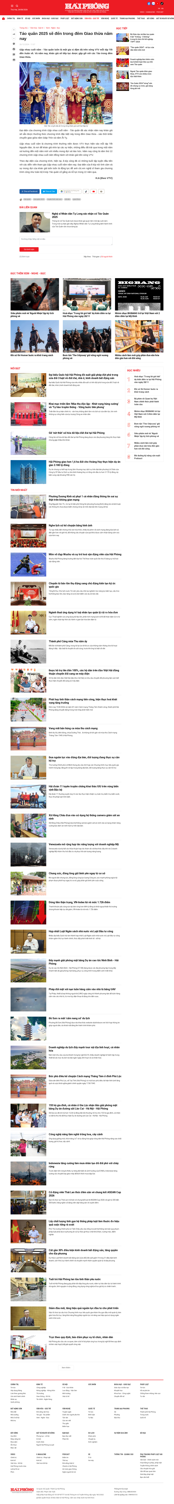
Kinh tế (20, 18)
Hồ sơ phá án (145, 1390)
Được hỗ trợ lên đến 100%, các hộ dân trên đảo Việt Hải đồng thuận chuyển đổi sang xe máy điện (84, 672)
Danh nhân (40, 1442)
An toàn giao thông (69, 1469)
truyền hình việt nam (55, 199)
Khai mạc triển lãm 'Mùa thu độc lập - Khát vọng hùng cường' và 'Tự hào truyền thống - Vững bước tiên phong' (84, 405)
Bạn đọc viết (66, 1436)
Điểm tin (65, 1457)
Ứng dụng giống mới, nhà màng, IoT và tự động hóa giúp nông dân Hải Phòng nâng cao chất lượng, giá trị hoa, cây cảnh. (85, 1140)
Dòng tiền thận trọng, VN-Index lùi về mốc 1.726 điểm (79, 902)
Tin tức (13, 1387)
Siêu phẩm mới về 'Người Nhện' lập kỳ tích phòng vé (32, 314)
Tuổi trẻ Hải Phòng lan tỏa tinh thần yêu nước (75, 1279)
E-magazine (150, 12)
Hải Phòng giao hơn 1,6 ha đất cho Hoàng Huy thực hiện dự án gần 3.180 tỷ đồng (84, 463)
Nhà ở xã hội (15, 1418)
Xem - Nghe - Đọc (53, 28)
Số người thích (106, 257)
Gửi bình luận (29, 249)
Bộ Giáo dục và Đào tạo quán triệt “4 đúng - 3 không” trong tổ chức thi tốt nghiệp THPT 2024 (142, 38)
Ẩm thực (14, 1445)
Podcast (160, 12)
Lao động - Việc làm (69, 1390)
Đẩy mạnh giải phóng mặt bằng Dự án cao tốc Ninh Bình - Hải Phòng (84, 962)
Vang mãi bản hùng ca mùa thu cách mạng (73, 728)
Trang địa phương (127, 18)
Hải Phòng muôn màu (18, 1466)
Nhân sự (14, 1399)
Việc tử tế (65, 1396)
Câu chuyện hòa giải (147, 1468)
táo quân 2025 (39, 199)
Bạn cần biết (144, 1477)
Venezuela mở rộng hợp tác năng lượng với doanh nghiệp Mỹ (84, 844)
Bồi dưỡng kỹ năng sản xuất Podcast (147, 457)
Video (142, 12)
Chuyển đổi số (119, 1396)
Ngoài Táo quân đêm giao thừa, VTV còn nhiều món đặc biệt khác (141, 73)
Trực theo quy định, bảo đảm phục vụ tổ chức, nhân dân (81, 1337)
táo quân (27, 199)
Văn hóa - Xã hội (16, 1463)
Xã (115, 1412)
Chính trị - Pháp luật (43, 1457)
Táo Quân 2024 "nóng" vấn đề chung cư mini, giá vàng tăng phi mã (141, 85)
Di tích (38, 1439)
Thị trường (40, 1393)
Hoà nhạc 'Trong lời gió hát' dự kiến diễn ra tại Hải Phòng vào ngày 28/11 (87, 314)
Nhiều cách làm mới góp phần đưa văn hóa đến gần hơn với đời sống (137, 357)
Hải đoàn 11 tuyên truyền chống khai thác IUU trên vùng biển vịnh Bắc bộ (83, 788)
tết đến (67, 199)
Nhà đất (13, 1412)
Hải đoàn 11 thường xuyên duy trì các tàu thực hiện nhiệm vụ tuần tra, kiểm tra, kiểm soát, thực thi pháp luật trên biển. (84, 795)
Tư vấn (142, 1396)
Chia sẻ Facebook (31, 191)
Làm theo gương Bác (18, 1393)
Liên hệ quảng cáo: (121, 1495)
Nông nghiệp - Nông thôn (45, 1390)
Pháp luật (65, 18)
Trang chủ (23, 28)
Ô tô (89, 1457)
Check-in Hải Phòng (69, 1466)
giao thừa (76, 199)
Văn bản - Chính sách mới (149, 1460)
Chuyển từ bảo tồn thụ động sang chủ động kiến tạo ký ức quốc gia (82, 585)
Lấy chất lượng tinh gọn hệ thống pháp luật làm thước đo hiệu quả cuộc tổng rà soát (84, 1223)
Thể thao (141, 18)
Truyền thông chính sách (149, 1466)
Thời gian (95, 257)
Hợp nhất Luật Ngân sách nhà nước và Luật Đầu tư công (81, 931)
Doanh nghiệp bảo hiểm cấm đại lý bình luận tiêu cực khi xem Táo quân (142, 61)
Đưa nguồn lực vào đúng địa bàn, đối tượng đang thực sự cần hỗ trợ (84, 759)
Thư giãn (65, 1423)
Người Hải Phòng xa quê (45, 1445)
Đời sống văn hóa (42, 1412)
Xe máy (91, 1460)
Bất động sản (77, 18)
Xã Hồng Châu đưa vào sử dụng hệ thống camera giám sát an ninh (84, 817)
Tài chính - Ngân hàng (44, 1399)
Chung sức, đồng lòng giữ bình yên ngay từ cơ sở (77, 873)
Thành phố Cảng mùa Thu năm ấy (68, 641)
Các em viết (66, 1420)
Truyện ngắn (66, 1412)
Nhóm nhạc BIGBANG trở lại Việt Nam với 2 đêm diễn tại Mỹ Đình (137, 314)
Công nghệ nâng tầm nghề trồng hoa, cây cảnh (76, 1134)
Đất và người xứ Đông (45, 1433)
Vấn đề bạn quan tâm (148, 1471)
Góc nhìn (36, 18)
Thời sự (65, 1460)
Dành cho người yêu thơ (71, 1415)
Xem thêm (66, 1368)
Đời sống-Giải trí (68, 1463)
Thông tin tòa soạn (121, 1489)
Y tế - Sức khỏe (67, 1387)
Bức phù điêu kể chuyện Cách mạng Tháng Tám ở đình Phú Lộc (85, 1076)
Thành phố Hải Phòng (148, 1412)
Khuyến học (118, 1390)
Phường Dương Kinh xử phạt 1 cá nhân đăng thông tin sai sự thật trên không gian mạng (83, 498)
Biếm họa (65, 1426)
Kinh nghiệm (92, 1442)
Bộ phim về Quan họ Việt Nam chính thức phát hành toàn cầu (146, 401)
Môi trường (66, 1393)
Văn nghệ (105, 18)
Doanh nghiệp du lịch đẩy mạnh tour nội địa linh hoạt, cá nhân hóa (84, 1049)
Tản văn (65, 1418)
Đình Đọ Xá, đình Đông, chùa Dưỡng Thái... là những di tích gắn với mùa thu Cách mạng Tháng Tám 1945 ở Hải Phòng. (83, 734)
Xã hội (27, 18)
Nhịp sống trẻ (15, 1439)
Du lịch (91, 1433)
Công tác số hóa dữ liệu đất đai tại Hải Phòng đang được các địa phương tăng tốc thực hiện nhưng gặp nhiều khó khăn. (84, 438)
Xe (89, 1454)
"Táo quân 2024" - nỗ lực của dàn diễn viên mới (142, 48)
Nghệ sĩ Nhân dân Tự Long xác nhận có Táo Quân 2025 (80, 215)
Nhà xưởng (14, 1415)
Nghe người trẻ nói (69, 1472)
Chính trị (11, 18)
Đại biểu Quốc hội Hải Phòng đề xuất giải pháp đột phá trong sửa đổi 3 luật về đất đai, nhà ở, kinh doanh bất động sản (83, 376)
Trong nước (144, 1415)
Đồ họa (143, 1433)
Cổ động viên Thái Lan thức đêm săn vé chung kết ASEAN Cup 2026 (85, 1194)
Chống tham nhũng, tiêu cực (150, 1393)
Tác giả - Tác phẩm (43, 1415)
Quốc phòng (15, 1402)
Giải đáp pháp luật (146, 1474)
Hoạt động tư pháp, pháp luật (151, 1463)
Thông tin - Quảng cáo (123, 1454)
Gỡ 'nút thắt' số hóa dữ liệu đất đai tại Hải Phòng (77, 432)
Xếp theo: (87, 257)
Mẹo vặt (13, 1448)
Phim (12, 1472)
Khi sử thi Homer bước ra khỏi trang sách (32, 355)
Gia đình (14, 1436)
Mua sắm (14, 1442)
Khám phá (92, 1436)
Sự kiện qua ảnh (121, 1433)
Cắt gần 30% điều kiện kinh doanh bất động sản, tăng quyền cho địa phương (83, 1252)
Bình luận (91, 1415)
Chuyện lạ (91, 1439)
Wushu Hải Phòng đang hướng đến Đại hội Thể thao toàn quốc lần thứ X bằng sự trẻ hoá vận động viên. (83, 560)
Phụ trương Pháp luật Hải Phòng (151, 1455)
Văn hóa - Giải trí (92, 18)
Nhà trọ (13, 1420)
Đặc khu (117, 1418)
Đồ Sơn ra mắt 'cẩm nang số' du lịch (69, 1018)
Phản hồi (65, 1439)
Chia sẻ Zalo (50, 191)
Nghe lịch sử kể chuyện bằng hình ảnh (70, 525)
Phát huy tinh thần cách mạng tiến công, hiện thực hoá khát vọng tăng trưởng (83, 701)
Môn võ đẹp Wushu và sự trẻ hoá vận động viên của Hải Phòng (85, 554)
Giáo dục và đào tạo (121, 1387)
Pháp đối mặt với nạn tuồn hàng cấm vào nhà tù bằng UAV (82, 989)
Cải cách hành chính (18, 1396)
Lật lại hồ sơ (15, 1469)
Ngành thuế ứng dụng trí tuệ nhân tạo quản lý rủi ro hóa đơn (83, 612)
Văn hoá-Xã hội (41, 1463)
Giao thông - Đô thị (43, 1396)
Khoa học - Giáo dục (50, 18)
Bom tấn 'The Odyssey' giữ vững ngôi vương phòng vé (85, 357)
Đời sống (150, 18)
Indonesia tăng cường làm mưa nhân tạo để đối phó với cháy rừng (84, 1165)
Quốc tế (114, 18)
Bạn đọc (65, 1433)
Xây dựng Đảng (16, 1390)
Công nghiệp (41, 1387)
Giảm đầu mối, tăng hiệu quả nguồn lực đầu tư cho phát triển (83, 1308)
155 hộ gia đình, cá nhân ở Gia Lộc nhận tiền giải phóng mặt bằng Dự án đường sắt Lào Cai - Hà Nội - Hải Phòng (83, 1107)
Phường (117, 1415)
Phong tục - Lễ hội (42, 1436)
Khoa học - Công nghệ (122, 1393)
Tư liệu (90, 1418)
